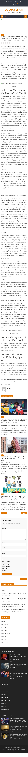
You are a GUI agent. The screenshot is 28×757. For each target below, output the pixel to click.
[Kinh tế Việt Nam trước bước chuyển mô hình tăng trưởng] (5, 721)
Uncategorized (5, 642)
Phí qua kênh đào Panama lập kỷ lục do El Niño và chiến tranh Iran (14, 594)
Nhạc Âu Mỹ (5, 630)
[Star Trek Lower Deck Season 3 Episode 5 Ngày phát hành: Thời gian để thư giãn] (14, 407)
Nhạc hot (4, 636)
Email (3, 548)
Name (4, 542)
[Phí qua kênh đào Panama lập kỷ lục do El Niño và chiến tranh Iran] (5, 728)
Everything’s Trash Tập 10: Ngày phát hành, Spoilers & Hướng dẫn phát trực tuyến (12, 458)
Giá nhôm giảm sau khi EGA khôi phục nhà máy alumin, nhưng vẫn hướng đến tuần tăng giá (13, 605)
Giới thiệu (4, 3)
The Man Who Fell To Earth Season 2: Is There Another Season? (4, 513)
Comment (5, 528)
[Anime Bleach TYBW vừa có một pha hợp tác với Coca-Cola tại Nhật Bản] (5, 657)
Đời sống (4, 627)
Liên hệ (14, 4)
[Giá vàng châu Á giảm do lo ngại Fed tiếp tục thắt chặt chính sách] (5, 736)
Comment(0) (21, 40)
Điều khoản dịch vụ (22, 3)
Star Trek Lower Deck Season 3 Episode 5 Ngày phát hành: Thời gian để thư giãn (14, 420)
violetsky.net (19, 747)
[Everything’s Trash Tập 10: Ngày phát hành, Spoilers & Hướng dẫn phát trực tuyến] (14, 445)
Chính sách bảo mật (12, 3)
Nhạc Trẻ (4, 639)
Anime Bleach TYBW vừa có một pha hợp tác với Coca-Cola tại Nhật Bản (18, 656)
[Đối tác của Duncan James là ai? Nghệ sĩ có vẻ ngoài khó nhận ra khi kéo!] (5, 674)
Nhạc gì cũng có (6, 633)
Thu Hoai (14, 40)
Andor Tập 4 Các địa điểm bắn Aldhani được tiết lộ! (18, 664)
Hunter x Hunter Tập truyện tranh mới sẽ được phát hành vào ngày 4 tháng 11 (13, 497)
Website (4, 553)
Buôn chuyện (5, 624)
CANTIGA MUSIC (14, 10)
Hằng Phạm (12, 731)
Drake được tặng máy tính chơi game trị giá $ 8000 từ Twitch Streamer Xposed (24, 513)
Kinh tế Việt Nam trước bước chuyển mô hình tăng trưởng (14, 589)
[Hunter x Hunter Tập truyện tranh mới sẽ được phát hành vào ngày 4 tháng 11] (14, 484)
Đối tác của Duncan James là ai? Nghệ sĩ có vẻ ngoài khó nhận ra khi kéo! (18, 673)
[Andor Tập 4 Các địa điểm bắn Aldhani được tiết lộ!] (5, 666)
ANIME (2, 35)
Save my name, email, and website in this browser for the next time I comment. (6, 566)
